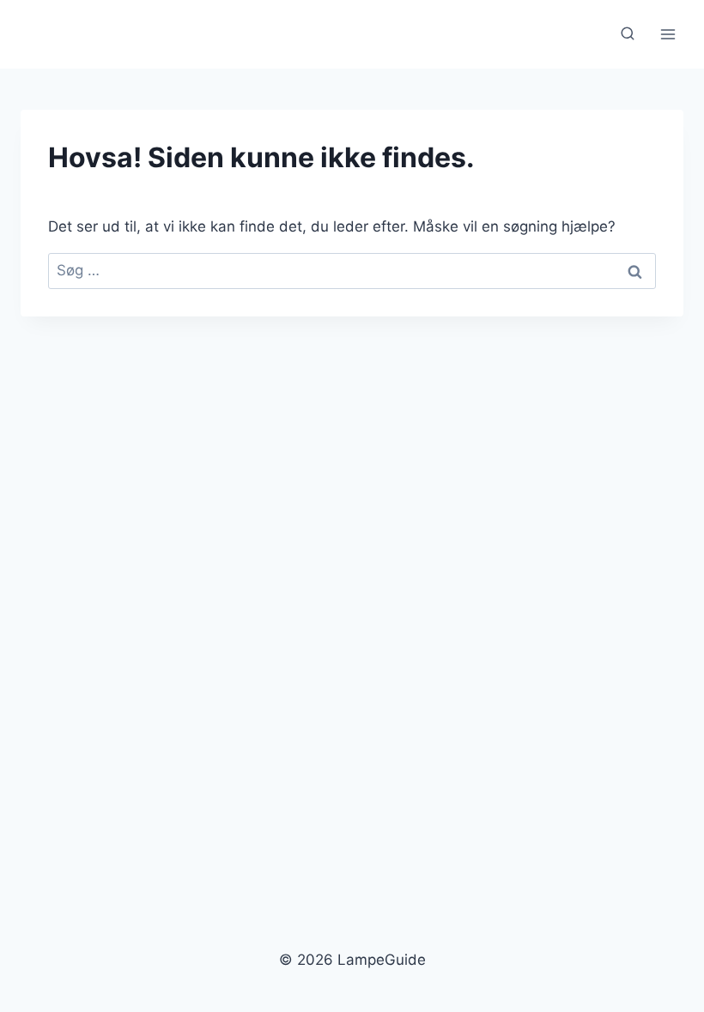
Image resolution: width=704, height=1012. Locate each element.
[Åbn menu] (667, 34)
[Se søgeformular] (627, 34)
